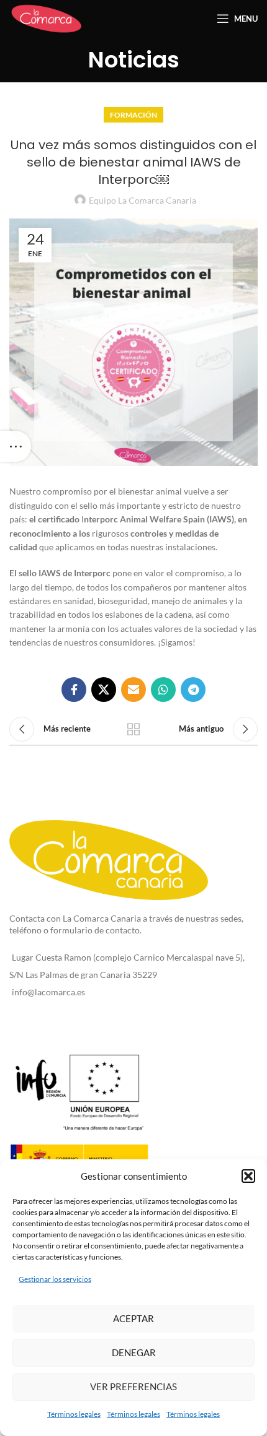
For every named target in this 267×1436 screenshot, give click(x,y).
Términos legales (74, 1414)
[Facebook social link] (73, 689)
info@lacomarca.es (48, 992)
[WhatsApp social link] (163, 689)
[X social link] (103, 689)
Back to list (133, 729)
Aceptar (133, 1318)
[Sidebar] (15, 446)
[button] (248, 1176)
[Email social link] (133, 689)
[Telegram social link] (193, 689)
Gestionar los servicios (55, 1279)
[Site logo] (46, 17)
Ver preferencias (133, 1386)
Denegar (134, 1352)
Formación (133, 114)
